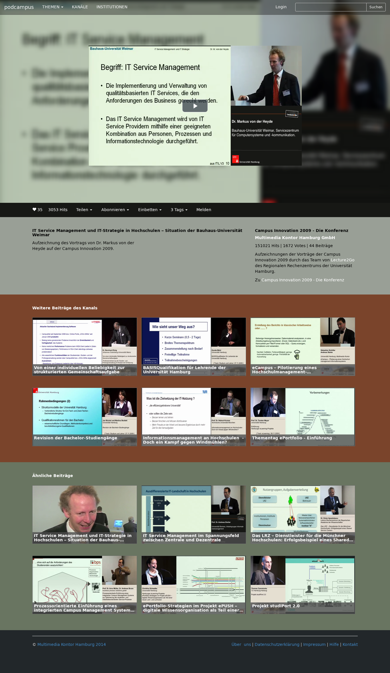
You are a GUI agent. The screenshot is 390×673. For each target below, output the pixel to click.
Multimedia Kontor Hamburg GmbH (295, 237)
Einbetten (148, 209)
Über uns (241, 644)
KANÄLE (80, 7)
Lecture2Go (343, 260)
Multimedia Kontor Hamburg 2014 (71, 644)
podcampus (19, 7)
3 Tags (178, 209)
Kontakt (350, 644)
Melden (203, 209)
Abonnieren (113, 209)
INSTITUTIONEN (112, 7)
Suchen (376, 7)
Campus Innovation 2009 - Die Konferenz (303, 280)
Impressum (314, 644)
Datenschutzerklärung (277, 644)
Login (281, 7)
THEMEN (51, 7)
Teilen (82, 209)
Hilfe (334, 644)
